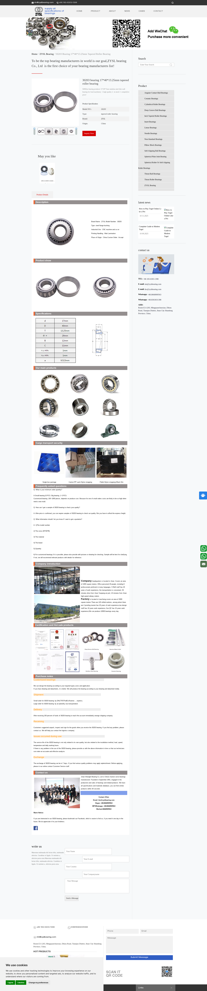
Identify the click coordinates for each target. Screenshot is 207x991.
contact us (143, 250)
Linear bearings (150, 128)
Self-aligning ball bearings (155, 151)
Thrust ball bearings (152, 174)
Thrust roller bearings (153, 180)
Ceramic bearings (151, 99)
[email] (203, 563)
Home (79, 11)
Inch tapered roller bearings (155, 116)
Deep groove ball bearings (155, 110)
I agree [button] (10, 983)
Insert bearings (150, 122)
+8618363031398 (154, 300)
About (112, 11)
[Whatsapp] (203, 548)
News (127, 11)
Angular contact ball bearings (156, 93)
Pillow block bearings (153, 145)
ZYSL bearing (47, 54)
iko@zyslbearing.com (153, 289)
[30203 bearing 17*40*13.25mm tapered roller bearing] (38, 11)
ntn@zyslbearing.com (44, 2)
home (35, 54)
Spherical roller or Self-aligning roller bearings (154, 165)
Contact (158, 11)
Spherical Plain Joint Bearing (155, 157)
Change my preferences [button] (38, 983)
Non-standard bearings (153, 139)
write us (37, 846)
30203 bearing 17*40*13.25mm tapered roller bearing (83, 54)
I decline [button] (20, 983)
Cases (142, 11)
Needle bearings (150, 133)
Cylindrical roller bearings (154, 104)
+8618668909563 (154, 295)
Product (95, 11)
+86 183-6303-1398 (68, 2)
